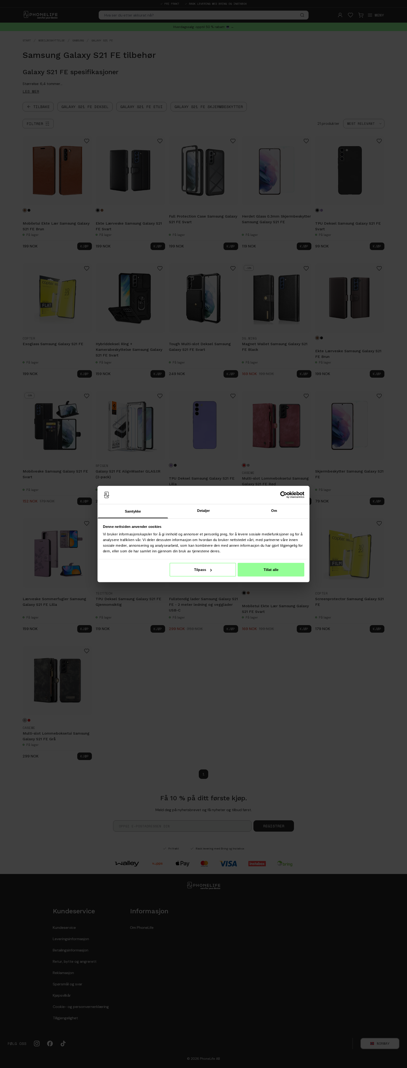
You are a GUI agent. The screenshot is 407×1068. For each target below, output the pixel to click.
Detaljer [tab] (203, 510)
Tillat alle (271, 570)
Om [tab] (274, 510)
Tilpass (200, 570)
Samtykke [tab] (133, 511)
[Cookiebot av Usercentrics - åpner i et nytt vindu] (283, 494)
